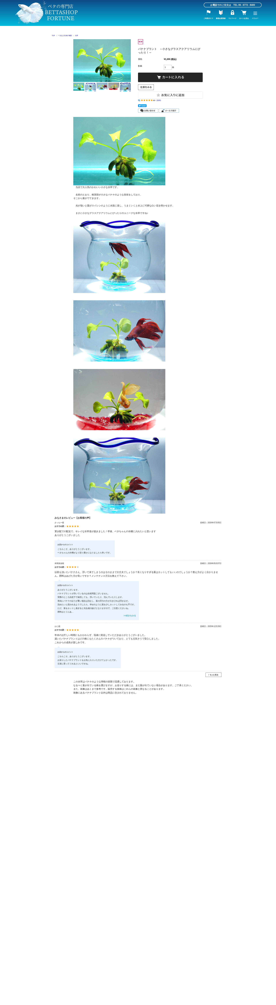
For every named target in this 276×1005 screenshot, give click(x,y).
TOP (53, 35)
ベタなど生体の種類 (65, 35)
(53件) (159, 100)
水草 (76, 35)
